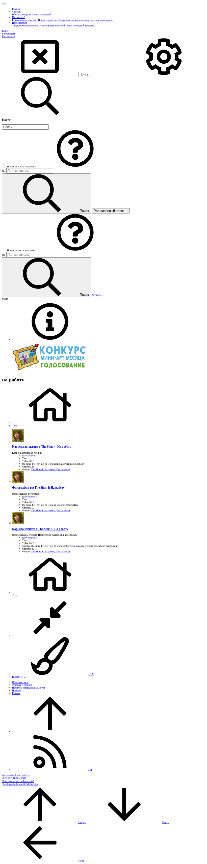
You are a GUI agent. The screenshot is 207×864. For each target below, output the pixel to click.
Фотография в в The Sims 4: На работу (38, 487)
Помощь (16, 690)
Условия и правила (22, 684)
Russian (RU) (19, 676)
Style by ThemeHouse (14, 777)
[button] (4, 4)
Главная (16, 693)
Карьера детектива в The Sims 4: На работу (41, 446)
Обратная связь (20, 682)
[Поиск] (164, 74)
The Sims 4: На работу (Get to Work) (50, 469)
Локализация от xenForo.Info (18, 781)
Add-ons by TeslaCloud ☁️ (16, 775)
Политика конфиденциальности (28, 687)
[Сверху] (50, 731)
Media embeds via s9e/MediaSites (20, 784)
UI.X (91, 674)
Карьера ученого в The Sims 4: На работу (40, 529)
